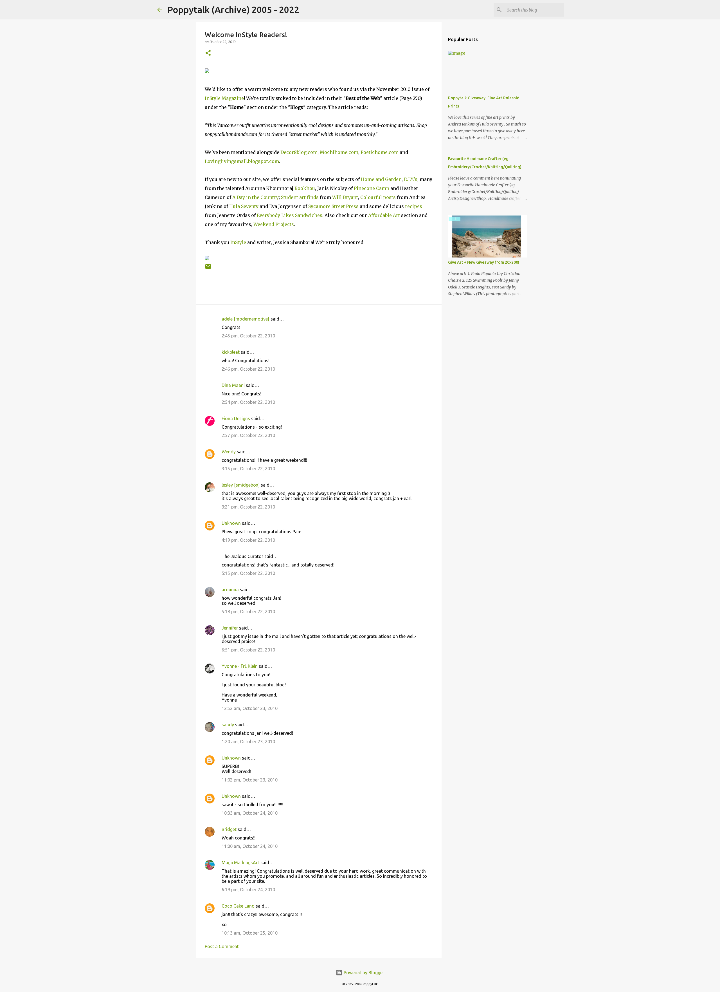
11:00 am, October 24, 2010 (250, 846)
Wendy (229, 451)
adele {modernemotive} (245, 318)
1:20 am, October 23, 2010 (248, 741)
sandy (228, 724)
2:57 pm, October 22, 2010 (248, 435)
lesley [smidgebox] (241, 484)
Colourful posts (378, 197)
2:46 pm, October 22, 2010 (248, 368)
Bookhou (304, 188)
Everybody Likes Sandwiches (289, 215)
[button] (208, 53)
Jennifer (230, 627)
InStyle (238, 242)
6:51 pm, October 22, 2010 (248, 649)
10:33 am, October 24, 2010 (250, 813)
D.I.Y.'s (410, 179)
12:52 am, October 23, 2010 (250, 708)
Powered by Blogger (363, 972)
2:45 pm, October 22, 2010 (248, 335)
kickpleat (231, 352)
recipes (413, 206)
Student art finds (300, 197)
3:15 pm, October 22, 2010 (248, 468)
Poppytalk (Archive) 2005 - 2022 (233, 10)
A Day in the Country (255, 197)
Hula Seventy (243, 206)
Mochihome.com (339, 152)
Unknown (231, 523)
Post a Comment (222, 946)
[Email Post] (208, 268)
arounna (230, 589)
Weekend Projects (273, 224)
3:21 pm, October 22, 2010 (248, 506)
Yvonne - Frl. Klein (240, 666)
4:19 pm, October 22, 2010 (248, 540)
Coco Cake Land (238, 905)
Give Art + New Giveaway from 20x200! (483, 262)
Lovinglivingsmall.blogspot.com (242, 161)
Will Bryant (345, 197)
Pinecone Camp (371, 188)
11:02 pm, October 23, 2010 (250, 779)
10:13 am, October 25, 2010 (250, 932)
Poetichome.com (380, 152)
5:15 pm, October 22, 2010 (248, 573)
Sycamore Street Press (333, 206)
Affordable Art (384, 215)
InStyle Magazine (224, 98)
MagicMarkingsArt (240, 862)
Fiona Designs (236, 418)
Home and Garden (381, 179)
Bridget (229, 829)
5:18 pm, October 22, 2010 (248, 611)
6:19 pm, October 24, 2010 (248, 889)
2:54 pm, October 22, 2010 (248, 402)
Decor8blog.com (299, 152)
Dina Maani (233, 385)
